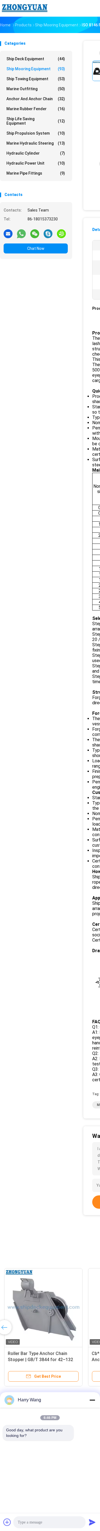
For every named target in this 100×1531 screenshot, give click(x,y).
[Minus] (92, 1400)
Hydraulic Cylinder (35, 153)
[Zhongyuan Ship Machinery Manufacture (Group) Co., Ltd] (24, 8)
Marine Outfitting (35, 89)
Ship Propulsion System (35, 133)
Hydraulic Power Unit (35, 163)
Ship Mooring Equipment (35, 69)
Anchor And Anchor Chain (35, 99)
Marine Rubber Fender (35, 109)
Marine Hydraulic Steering (35, 143)
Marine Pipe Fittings (35, 173)
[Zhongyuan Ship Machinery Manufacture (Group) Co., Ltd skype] (48, 233)
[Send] (92, 1522)
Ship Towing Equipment (35, 79)
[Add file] (7, 1522)
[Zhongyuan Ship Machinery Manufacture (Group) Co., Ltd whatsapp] (21, 233)
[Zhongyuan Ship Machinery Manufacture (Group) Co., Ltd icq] (61, 233)
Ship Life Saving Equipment (35, 121)
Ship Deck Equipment (35, 59)
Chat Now (35, 248)
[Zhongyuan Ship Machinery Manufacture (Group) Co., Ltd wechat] (34, 233)
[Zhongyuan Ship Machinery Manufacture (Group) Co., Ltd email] (8, 233)
